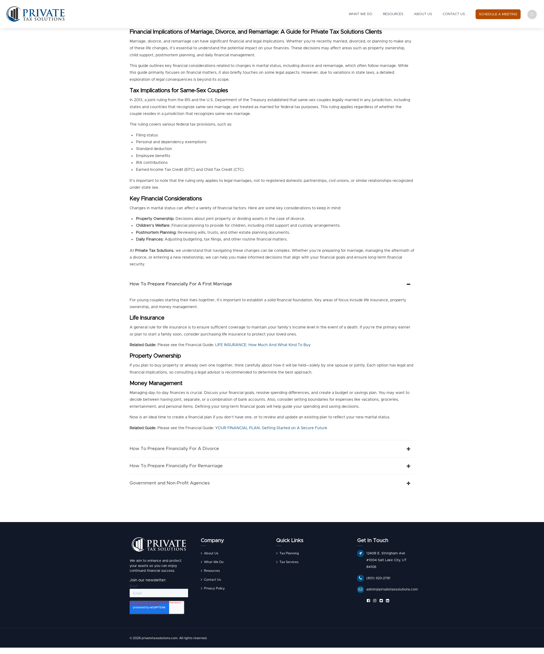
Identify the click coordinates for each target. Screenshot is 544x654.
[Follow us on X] (380, 600)
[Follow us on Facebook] (367, 600)
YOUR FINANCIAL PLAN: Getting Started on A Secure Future (271, 428)
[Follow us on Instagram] (374, 600)
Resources (393, 14)
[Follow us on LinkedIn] (387, 600)
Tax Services (288, 562)
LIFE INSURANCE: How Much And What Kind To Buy (263, 345)
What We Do (360, 14)
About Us (423, 14)
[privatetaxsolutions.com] (159, 545)
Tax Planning (289, 553)
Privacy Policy (214, 588)
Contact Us (454, 14)
